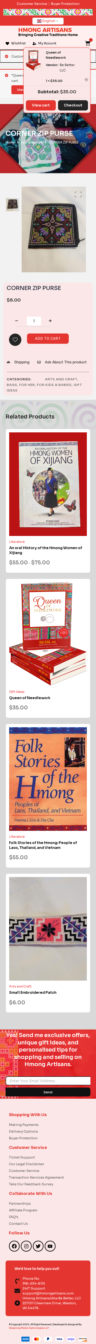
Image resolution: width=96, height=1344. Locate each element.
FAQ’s (13, 1217)
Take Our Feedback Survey (31, 1184)
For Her (27, 385)
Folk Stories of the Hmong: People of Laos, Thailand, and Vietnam (43, 845)
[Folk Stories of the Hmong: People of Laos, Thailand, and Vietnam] (48, 779)
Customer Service (24, 1171)
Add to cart (48, 338)
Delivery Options (23, 1131)
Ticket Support (22, 1157)
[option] (12, 204)
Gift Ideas (17, 692)
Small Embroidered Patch (32, 992)
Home (10, 142)
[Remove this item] (86, 79)
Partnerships (20, 1203)
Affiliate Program (23, 1210)
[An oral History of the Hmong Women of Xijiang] (48, 484)
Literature (17, 542)
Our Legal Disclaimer (26, 1164)
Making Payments (24, 1125)
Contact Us (18, 1223)
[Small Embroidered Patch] (48, 929)
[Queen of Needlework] (48, 634)
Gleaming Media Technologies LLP (29, 1328)
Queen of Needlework (29, 698)
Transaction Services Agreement (36, 1177)
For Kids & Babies (54, 385)
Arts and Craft (31, 142)
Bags (12, 385)
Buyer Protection (23, 1138)
